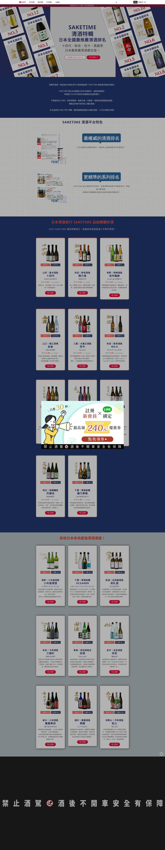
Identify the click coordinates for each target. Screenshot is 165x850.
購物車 (141, 2)
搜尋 (135, 2)
